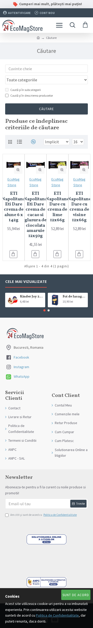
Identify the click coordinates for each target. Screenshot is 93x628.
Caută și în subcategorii (25, 90)
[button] (44, 310)
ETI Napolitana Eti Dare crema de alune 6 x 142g (13, 207)
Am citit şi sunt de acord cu (43, 515)
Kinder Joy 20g (31, 297)
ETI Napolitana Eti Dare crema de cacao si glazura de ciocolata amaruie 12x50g (35, 215)
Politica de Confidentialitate (57, 615)
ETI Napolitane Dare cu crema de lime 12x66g (57, 207)
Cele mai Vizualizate (26, 282)
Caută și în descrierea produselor (31, 95)
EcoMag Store (13, 182)
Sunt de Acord (76, 595)
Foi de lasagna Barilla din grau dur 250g (74, 297)
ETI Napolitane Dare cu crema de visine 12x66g (79, 207)
